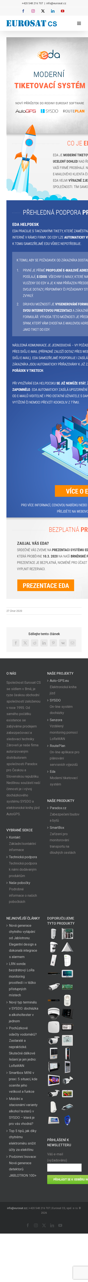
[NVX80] (53, 933)
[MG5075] (67, 933)
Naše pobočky (19, 883)
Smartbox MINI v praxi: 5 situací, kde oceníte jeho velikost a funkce (23, 1082)
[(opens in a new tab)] (67, 947)
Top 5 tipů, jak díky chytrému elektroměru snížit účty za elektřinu (23, 1140)
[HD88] (53, 947)
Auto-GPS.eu (59, 681)
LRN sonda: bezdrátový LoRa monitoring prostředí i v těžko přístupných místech (22, 979)
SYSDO (55, 700)
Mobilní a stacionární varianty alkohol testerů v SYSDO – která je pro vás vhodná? (23, 1111)
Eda (52, 772)
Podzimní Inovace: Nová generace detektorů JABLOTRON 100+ (23, 1166)
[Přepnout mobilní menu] (79, 23)
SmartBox (57, 828)
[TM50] (67, 1093)
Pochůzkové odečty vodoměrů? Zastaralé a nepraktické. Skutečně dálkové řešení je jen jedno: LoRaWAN (23, 1047)
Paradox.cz (58, 808)
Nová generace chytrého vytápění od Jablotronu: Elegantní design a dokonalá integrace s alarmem (23, 941)
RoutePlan (57, 746)
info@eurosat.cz (56, 3)
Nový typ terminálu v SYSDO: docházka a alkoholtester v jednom (23, 1011)
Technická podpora (23, 857)
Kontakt (14, 837)
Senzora (56, 720)
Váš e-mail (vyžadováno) (57, 1157)
